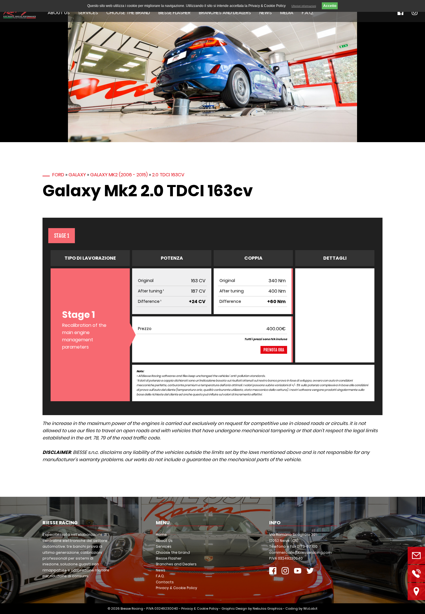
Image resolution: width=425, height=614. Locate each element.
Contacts (165, 582)
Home (161, 534)
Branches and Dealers (225, 12)
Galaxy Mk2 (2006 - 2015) (119, 174)
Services (88, 12)
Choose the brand (128, 12)
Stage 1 (61, 235)
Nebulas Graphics (267, 608)
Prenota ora (273, 349)
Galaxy (77, 174)
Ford (58, 174)
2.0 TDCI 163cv (168, 174)
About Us (59, 12)
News (265, 12)
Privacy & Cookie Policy (176, 587)
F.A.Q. (308, 12)
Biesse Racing (132, 608)
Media (286, 12)
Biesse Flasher (174, 12)
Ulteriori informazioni (303, 6)
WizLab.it (310, 608)
